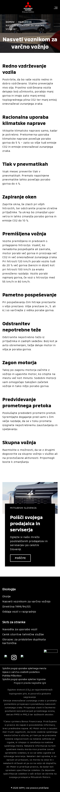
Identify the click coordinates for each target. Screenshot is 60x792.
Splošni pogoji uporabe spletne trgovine (24, 679)
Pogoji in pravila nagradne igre (30, 683)
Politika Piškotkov (12, 675)
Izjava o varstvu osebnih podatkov (21, 672)
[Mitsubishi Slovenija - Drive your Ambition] (28, 7)
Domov (10, 22)
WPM (21, 787)
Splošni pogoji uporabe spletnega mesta (24, 668)
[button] (56, 7)
